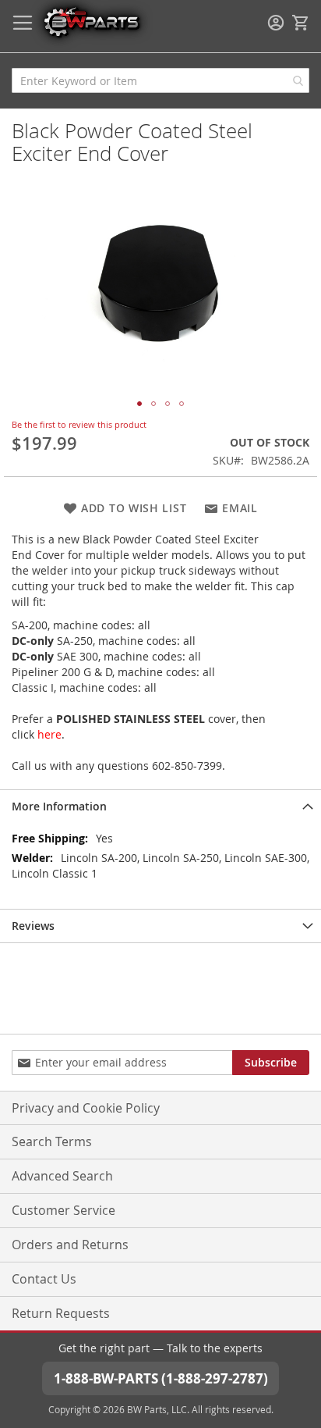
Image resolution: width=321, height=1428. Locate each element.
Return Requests (61, 1313)
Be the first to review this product (79, 424)
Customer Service (63, 1210)
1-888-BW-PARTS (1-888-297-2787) (161, 1378)
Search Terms (52, 1141)
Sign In (275, 23)
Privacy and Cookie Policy (86, 1107)
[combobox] (160, 80)
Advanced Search (62, 1175)
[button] (139, 403)
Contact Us (44, 1278)
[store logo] (91, 21)
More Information (59, 806)
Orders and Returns (70, 1244)
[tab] (160, 806)
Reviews (33, 925)
